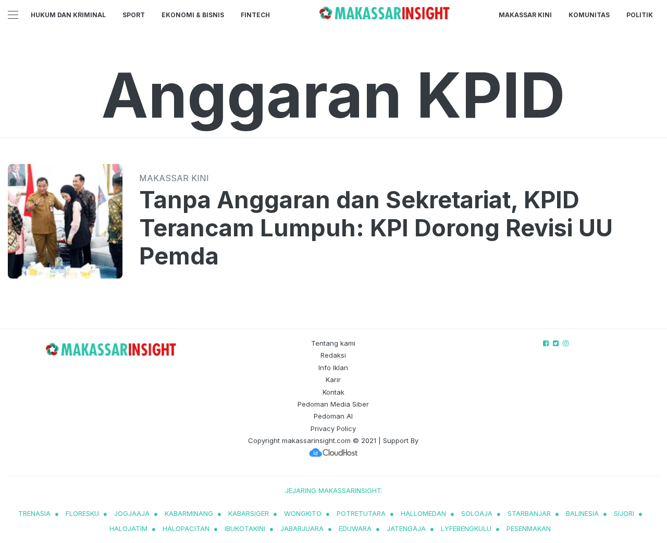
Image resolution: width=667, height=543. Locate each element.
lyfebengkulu (466, 528)
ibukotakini (245, 528)
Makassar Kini (525, 15)
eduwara (355, 528)
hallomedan (423, 513)
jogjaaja (132, 513)
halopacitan (186, 528)
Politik (639, 15)
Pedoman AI (333, 416)
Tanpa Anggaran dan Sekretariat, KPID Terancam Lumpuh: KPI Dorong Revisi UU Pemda (376, 228)
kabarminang (189, 513)
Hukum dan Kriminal (68, 15)
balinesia (582, 513)
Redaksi (333, 355)
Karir (333, 379)
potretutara (361, 513)
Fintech (255, 15)
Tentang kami (333, 343)
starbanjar (529, 513)
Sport (133, 15)
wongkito (303, 513)
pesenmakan (529, 528)
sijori (624, 513)
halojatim (128, 528)
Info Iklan (333, 367)
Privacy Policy (333, 428)
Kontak (333, 392)
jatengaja (406, 528)
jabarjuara (302, 528)
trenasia (34, 513)
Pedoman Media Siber (333, 404)
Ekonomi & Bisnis (193, 15)
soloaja (476, 513)
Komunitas (589, 15)
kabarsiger (248, 513)
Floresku (82, 513)
